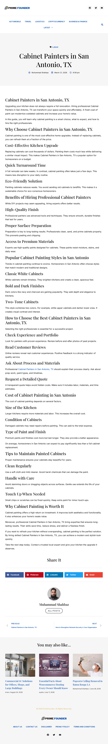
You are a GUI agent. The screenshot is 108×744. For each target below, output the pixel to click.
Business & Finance (78, 21)
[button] (102, 25)
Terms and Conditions (84, 727)
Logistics (39, 21)
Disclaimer (46, 727)
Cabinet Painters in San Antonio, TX (35, 369)
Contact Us (31, 727)
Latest (47, 28)
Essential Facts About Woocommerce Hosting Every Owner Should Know (53, 684)
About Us (17, 727)
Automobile (15, 21)
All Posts (54, 611)
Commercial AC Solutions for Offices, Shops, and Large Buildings (18, 684)
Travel (28, 21)
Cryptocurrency (56, 21)
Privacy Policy (63, 727)
